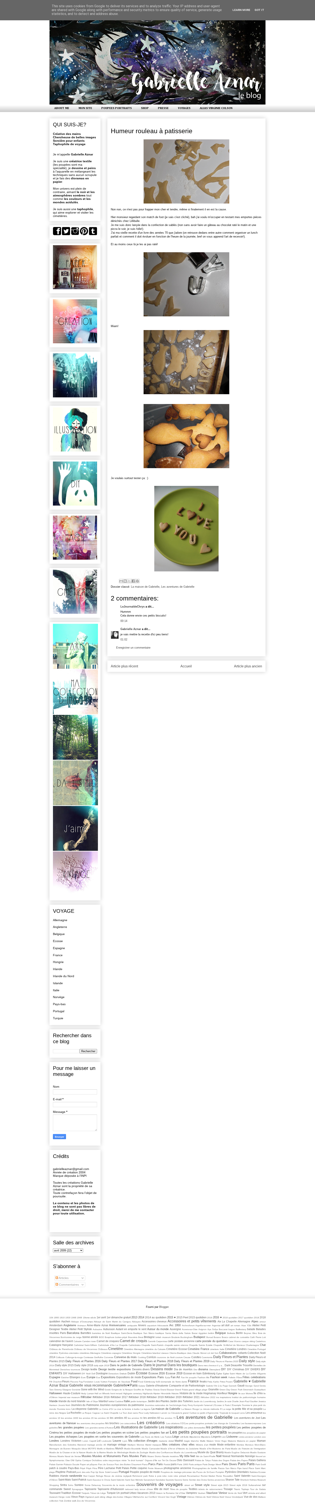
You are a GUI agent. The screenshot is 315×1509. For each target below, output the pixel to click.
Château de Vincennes (85, 1349)
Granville (213, 1389)
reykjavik (127, 1476)
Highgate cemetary (132, 1393)
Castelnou (261, 1341)
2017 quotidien (245, 1317)
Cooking (142, 1357)
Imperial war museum (69, 1397)
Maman (261, 1440)
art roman (235, 1325)
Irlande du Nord (63, 976)
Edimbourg (208, 1373)
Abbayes (136, 1321)
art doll (225, 1325)
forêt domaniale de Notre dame (171, 1382)
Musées (87, 1456)
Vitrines (190, 1497)
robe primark (180, 1476)
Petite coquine (138, 1468)
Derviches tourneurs (70, 1369)
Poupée (134, 1472)
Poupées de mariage (171, 1472)
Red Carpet (89, 1476)
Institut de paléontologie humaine (249, 1397)
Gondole (76, 1389)
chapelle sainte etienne (176, 1345)
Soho (70, 1485)
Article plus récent (124, 666)
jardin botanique (139, 1401)
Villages (128, 1497)
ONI (72, 1460)
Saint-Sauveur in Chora (98, 1480)
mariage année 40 (96, 1445)
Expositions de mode (128, 1377)
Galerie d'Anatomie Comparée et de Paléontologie (175, 1385)
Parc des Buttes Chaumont (128, 1464)
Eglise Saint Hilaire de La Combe (239, 1373)
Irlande (57, 969)
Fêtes (239, 1377)
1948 (73, 1317)
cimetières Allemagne (90, 1353)
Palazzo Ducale (71, 1464)
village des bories (114, 1497)
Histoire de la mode (191, 1393)
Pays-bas (59, 1004)
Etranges (75, 1377)
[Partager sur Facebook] (133, 581)
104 (51, 1317)
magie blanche (191, 1441)
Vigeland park (92, 1497)
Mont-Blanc (260, 1445)
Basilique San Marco (143, 1333)
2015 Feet (182, 1317)
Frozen (229, 1382)
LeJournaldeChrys (132, 606)
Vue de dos (250, 1496)
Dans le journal (155, 1365)
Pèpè (89, 1468)
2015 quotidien (198, 1317)
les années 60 (151, 1417)
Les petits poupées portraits (198, 1431)
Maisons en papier (246, 1441)
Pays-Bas (73, 1468)
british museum (163, 1337)
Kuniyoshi (198, 1405)
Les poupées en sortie (92, 1436)
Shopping (54, 1485)
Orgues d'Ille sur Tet (155, 1460)
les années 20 (86, 1418)
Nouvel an (261, 1456)
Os (167, 1460)
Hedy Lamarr (87, 1393)
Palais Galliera (257, 1460)
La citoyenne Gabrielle (85, 1408)
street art (189, 1485)
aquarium (151, 1325)
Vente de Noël (235, 1493)
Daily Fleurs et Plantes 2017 (119, 1361)
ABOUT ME (61, 108)
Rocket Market (208, 1476)
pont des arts (83, 1472)
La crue (118, 1409)
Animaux (81, 1325)
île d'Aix (258, 1393)
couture (179, 1357)
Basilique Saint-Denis (121, 1333)
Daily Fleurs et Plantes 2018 (155, 1361)
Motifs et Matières (105, 1448)
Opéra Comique (83, 1460)
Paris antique (195, 1464)
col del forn (212, 1353)
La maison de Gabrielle (145, 586)
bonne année (90, 1337)
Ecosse (58, 941)
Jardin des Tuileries (181, 1401)
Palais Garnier (56, 1464)
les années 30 (101, 1418)
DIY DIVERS (252, 1369)
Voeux (228, 1497)
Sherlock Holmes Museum (253, 1480)
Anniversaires (117, 1325)
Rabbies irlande (58, 1475)
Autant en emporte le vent (131, 1329)
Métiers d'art (202, 1445)
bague (231, 1329)
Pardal (167, 1464)
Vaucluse (212, 1492)
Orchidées (97, 1460)
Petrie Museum (155, 1468)
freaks (203, 1381)
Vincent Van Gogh (167, 1497)
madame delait (166, 1441)
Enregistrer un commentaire (133, 647)
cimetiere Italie (217, 1349)
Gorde (108, 1389)
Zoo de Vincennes (86, 1501)
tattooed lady (132, 1489)
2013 (134, 1317)
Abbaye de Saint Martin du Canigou (112, 1321)
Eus (98, 1377)
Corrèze (151, 1357)
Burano (217, 1337)
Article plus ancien (248, 666)
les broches (112, 1423)
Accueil (186, 666)
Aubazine (97, 1329)
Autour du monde (158, 1329)
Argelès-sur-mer (203, 1325)
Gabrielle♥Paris (125, 1385)
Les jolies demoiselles (194, 1427)
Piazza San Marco (227, 1468)
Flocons (74, 1382)
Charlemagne (252, 1345)
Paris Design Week (211, 1464)
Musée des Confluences (161, 1452)
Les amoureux (254, 1412)
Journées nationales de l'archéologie (163, 1405)
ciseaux (165, 1353)
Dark (227, 1365)
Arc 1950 (175, 1325)
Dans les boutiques (182, 1365)
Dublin (131, 1373)
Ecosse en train (192, 1373)
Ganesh (233, 1386)
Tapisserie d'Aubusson (111, 1489)
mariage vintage (116, 1444)
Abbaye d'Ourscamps (82, 1321)
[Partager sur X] (129, 581)
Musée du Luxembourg (185, 1452)
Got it (259, 10)
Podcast (71, 1472)
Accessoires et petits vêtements (192, 1321)
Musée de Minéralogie (117, 1452)
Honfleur (222, 1393)
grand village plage (198, 1389)
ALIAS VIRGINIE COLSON (216, 108)
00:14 (123, 620)
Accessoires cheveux (154, 1321)
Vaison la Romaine (165, 1493)
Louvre (117, 1440)
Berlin (239, 1333)
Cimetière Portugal (257, 1349)
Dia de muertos (183, 1369)
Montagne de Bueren (60, 1448)
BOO (101, 1337)
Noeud (226, 1456)
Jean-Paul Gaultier (248, 1401)
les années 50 (135, 1418)
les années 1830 (69, 1418)
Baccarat (223, 1329)
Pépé (82, 1468)
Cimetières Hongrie (131, 1353)
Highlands (148, 1393)
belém (211, 1333)
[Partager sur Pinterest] (137, 581)
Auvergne (175, 1329)
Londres (54, 1440)
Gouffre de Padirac (143, 1389)
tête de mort (161, 1489)
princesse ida (188, 1472)
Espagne (59, 948)
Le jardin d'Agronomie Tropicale (212, 1413)
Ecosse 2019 (174, 1373)
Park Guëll (260, 1464)
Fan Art (175, 1377)
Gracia (156, 1389)
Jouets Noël (64, 1405)
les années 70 (168, 1418)
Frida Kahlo (213, 1382)
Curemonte (207, 1357)
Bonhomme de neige (71, 1337)
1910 (62, 1317)
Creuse (186, 1357)
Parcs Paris (155, 1464)
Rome (219, 1476)
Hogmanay (209, 1393)
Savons (178, 1480)
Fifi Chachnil (55, 1382)
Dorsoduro (113, 1373)
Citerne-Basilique (178, 1353)
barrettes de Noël (101, 1333)
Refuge (99, 1476)
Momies (240, 1445)
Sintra (63, 1485)
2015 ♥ (171, 1317)
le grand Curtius (188, 1413)
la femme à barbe (131, 1409)
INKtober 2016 (101, 1397)
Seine (185, 1480)
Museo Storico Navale (158, 1456)
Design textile (89, 1369)
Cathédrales (135, 1345)
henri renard (116, 1393)
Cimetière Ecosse (176, 1349)
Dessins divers (141, 1369)
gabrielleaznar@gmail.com (71, 1169)
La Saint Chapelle (110, 1413)
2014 (141, 1317)
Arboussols (162, 1325)
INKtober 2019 (155, 1397)
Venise (223, 1492)
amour (263, 1321)
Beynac (247, 1333)
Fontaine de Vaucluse (119, 1382)
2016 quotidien (230, 1317)
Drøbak (123, 1373)
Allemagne (60, 920)
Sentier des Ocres (198, 1480)
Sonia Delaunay (93, 1485)
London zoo (260, 1437)
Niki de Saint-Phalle (205, 1456)
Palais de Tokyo (203, 1460)
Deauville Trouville (242, 1365)
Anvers (142, 1325)
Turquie (58, 1018)
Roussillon (228, 1476)
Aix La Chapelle (227, 1321)
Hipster (156, 1393)
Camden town (89, 1341)
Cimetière (115, 1349)
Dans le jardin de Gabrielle (126, 1365)
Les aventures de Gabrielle (177, 586)
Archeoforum (188, 1325)
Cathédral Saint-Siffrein (85, 1345)
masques (156, 1445)
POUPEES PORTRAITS (116, 108)
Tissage (228, 1489)
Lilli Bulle (184, 1437)
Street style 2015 (220, 1485)
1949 (79, 1317)
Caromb (152, 1341)
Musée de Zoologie (138, 1452)
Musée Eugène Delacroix (236, 1452)
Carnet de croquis (133, 1341)
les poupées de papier (254, 1433)
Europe (91, 1377)
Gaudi (240, 1385)
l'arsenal (208, 1405)
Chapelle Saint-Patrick (152, 1345)
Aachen (65, 1321)
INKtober (86, 1397)
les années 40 (118, 1417)
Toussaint (54, 1492)
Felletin (232, 1377)
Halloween (55, 1393)
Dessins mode (162, 1369)
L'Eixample (235, 1405)
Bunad (209, 1337)
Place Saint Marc (257, 1468)
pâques (93, 1464)
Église (219, 1373)
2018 (256, 1317)
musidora (174, 1456)
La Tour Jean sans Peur (131, 1413)
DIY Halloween (72, 1373)
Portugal (58, 1011)
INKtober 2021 (191, 1397)
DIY (223, 1369)
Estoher (65, 1377)
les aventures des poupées (90, 1423)
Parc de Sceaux (106, 1464)
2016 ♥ (217, 1317)
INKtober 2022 (208, 1397)
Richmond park (140, 1476)
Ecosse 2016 (156, 1373)
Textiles (193, 1489)
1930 (67, 1317)
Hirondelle (166, 1393)
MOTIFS (92, 1448)
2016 (209, 1317)
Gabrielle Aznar (130, 629)
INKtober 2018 (137, 1397)
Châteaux (103, 1349)
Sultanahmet (254, 1485)
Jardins (220, 1401)
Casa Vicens (234, 1341)
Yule (61, 1501)
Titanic (237, 1489)
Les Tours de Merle (150, 1437)
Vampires (191, 1492)
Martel (148, 1445)
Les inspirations (171, 1427)
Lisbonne (232, 1436)
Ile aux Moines (245, 1393)
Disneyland (214, 1369)
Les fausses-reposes (251, 1423)
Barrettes (86, 1333)
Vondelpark (237, 1497)
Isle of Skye (92, 1401)
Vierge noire (64, 1497)
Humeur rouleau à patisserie (151, 130)
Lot (98, 1440)
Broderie (175, 1337)
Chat (263, 1345)
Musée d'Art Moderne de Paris (215, 1448)
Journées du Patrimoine (85, 1405)
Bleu (254, 1333)
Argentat (216, 1325)
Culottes (196, 1357)
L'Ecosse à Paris (221, 1405)
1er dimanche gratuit (119, 1317)
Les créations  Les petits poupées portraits (189, 1423)
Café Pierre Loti (258, 1337)
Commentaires (68, 1284)
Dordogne (102, 1373)
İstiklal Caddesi (115, 1401)
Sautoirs (170, 1480)
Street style (202, 1485)
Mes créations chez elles (178, 1444)
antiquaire (132, 1325)
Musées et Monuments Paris (110, 1456)
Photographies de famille (204, 1468)
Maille (203, 1441)
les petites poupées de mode (78, 1432)
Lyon (124, 1441)
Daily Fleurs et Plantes (230, 1357)
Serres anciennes (216, 1480)
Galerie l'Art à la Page (217, 1386)
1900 (56, 1317)
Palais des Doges (220, 1460)
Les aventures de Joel (247, 1417)
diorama (203, 1369)
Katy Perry (187, 1405)
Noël (219, 1456)
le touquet (234, 1413)
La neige (226, 1409)
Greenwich (248, 1389)
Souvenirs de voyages (159, 1484)
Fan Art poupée (189, 1377)
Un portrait (122, 1492)
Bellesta (231, 1333)
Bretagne (149, 1337)
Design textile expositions (114, 1369)
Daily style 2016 (83, 1365)
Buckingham (186, 1337)
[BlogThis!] (125, 581)
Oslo (179, 1460)
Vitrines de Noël (203, 1497)
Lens (242, 1413)
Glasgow (66, 1389)
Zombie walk (70, 1501)
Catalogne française (61, 1345)
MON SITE (85, 108)
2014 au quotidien (155, 1317)
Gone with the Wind (92, 1389)
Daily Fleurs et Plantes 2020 (224, 1361)
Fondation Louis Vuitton (95, 1382)
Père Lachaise (106, 1468)
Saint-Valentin (117, 1480)
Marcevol (81, 1445)
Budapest (199, 1337)
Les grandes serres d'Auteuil (99, 1427)
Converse (108, 1357)
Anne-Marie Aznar (97, 1325)
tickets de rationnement (210, 1489)
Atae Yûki (246, 1325)
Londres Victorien (70, 1440)
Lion (224, 1437)
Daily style (247, 1361)
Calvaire (78, 1341)
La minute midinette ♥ (211, 1409)
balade (251, 1329)
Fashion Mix (204, 1377)
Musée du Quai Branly (211, 1452)
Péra (94, 1468)
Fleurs (65, 1381)
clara (189, 1353)
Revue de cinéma (113, 1476)
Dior (195, 1369)
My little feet (187, 1456)
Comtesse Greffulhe (93, 1357)
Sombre (79, 1485)
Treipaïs (85, 1493)
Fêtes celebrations (254, 1377)
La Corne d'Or (106, 1409)
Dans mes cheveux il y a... (211, 1365)
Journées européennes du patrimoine (122, 1405)
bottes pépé (121, 1337)
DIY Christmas (235, 1369)
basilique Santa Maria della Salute (173, 1333)
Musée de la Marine (96, 1452)
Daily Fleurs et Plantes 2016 (83, 1361)
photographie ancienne (177, 1468)
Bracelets (132, 1337)
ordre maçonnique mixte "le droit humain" (123, 1460)
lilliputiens (205, 1437)
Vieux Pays (77, 1496)
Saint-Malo (64, 1479)
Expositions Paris (153, 1377)
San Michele (137, 1480)
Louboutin (107, 1441)
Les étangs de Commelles (227, 1423)
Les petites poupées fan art (152, 1432)
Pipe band (242, 1468)
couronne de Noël (166, 1357)
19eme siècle (89, 1317)
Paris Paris (246, 1464)
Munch (119, 1448)
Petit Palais (122, 1468)
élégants (261, 1373)
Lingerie (216, 1436)
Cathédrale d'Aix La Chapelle (113, 1345)
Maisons (232, 1441)
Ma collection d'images (143, 1440)
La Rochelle (74, 1412)
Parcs (145, 1464)
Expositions (108, 1377)
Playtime (61, 1472)
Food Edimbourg (146, 1382)
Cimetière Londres (236, 1349)
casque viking (248, 1341)
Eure (83, 1377)
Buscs (225, 1337)
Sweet (67, 1489)
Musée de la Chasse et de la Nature (67, 1452)
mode (212, 1444)
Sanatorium (149, 1480)
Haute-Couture (71, 1393)
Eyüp (167, 1377)
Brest (140, 1337)
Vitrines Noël (218, 1497)
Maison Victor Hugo (217, 1441)
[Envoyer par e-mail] (121, 581)
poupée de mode (150, 1472)
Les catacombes (128, 1423)
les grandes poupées (71, 1427)
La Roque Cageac (91, 1413)
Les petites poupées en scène (115, 1432)
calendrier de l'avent (61, 1341)
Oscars (172, 1460)
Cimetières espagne (111, 1353)
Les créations (151, 1422)
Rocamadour (193, 1476)
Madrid (179, 1440)
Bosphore (109, 1337)
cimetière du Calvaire (155, 1349)
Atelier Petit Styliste (80, 1329)
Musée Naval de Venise (69, 1456)
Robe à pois (155, 1476)
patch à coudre (58, 1468)
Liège (175, 1436)
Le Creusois (174, 1413)
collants (242, 1352)
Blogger (163, 1306)
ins (217, 1397)
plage (52, 1472)
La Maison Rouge (190, 1409)
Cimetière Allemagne (134, 1349)
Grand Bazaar (167, 1389)
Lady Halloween (152, 1413)
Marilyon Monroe (136, 1445)
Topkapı (245, 1489)
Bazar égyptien (199, 1333)
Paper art (84, 1464)
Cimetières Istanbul (150, 1353)
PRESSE (163, 108)
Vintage (181, 1496)
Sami (127, 1480)
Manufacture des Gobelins (62, 1445)
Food (134, 1381)
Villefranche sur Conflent (144, 1497)
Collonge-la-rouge (74, 1357)
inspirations (225, 1397)
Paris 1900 (182, 1464)
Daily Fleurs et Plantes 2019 (191, 1361)
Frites (222, 1382)
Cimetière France (198, 1349)
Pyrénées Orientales (237, 1472)
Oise (67, 1460)
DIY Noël (86, 1373)
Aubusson (109, 1329)
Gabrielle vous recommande (90, 1385)
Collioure (60, 1357)
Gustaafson (260, 1389)
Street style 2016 (238, 1485)
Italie (56, 990)
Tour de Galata (258, 1489)
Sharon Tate (232, 1479)
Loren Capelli (89, 1441)
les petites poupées (221, 1427)
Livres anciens (246, 1437)
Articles (63, 1278)
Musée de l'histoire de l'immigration (248, 1448)
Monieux (249, 1445)
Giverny (58, 1389)
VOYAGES (184, 108)
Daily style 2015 (64, 1365)
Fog (81, 1382)
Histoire (175, 1393)
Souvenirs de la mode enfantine (118, 1485)
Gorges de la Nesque (122, 1389)
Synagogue (77, 1489)
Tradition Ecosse (71, 1492)
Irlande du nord (67, 1401)
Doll (93, 1373)
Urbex (132, 1492)
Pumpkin (220, 1472)
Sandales (160, 1480)
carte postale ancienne (181, 1341)
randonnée (75, 1475)
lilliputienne (194, 1437)
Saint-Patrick (79, 1479)
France (58, 955)
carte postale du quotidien (211, 1341)
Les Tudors (166, 1437)
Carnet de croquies (108, 1341)
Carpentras (161, 1341)
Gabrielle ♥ (242, 1381)
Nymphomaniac (56, 1460)
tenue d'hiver (146, 1489)
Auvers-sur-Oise (190, 1329)
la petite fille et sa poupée (247, 1408)
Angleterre (60, 927)
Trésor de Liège (98, 1493)
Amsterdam (56, 1325)
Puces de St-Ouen (205, 1472)
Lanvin (163, 1413)
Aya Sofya (212, 1329)
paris (174, 1464)
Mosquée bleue (79, 1448)
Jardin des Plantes (158, 1401)
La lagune (146, 1409)
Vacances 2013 (146, 1492)
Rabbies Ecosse (258, 1472)
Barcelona (73, 1333)
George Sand (252, 1386)
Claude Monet (199, 1353)
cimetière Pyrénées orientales (64, 1353)
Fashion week (219, 1377)
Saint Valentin (242, 1475)
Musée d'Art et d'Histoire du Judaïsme (179, 1448)
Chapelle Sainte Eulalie (201, 1345)
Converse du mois (125, 1357)
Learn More (241, 10)
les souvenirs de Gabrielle (123, 1436)
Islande (58, 983)
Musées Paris (137, 1456)
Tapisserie (90, 1489)
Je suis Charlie (231, 1401)
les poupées (235, 1432)
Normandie (237, 1456)
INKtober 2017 (119, 1397)
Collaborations (228, 1352)
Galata (141, 1386)
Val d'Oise (180, 1493)
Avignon (202, 1329)
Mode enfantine (226, 1444)
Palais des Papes (239, 1460)
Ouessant (188, 1460)
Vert (245, 1492)
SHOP (145, 108)
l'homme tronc (64, 1409)
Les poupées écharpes (63, 1436)
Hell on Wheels (102, 1393)
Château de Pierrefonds (61, 1349)
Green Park (236, 1389)
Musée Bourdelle (132, 1448)
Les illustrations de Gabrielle (136, 1427)
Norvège (58, 997)
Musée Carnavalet (151, 1448)
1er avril (101, 1317)
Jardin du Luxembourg (205, 1401)
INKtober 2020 (173, 1397)
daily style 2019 (101, 1365)
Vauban (202, 1493)
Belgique (59, 934)
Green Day (224, 1389)
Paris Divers (229, 1464)
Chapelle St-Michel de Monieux (229, 1345)
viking (102, 1497)
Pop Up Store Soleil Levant (104, 1472)
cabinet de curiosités (239, 1337)
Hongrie (58, 962)
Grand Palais (181, 1389)
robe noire (167, 1476)
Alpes (254, 1321)
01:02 (123, 639)
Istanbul (103, 1401)
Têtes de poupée (179, 1489)
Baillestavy (241, 1329)
